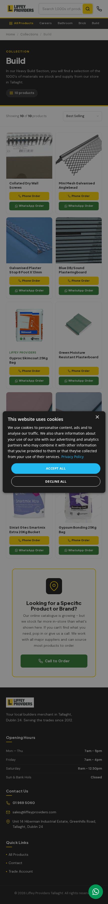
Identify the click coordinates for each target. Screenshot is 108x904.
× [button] (97, 417)
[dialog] (54, 452)
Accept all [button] (56, 468)
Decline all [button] (55, 481)
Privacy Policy (72, 456)
